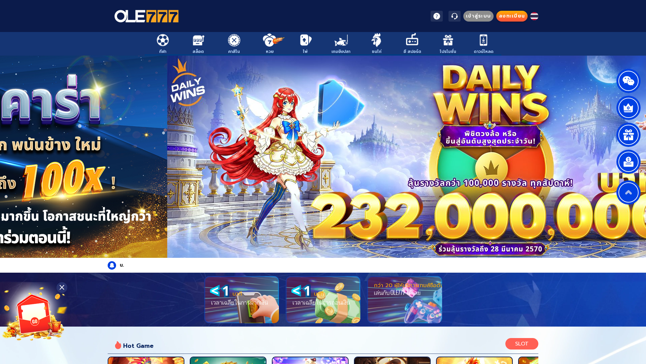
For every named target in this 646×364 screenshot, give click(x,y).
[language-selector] (534, 16)
